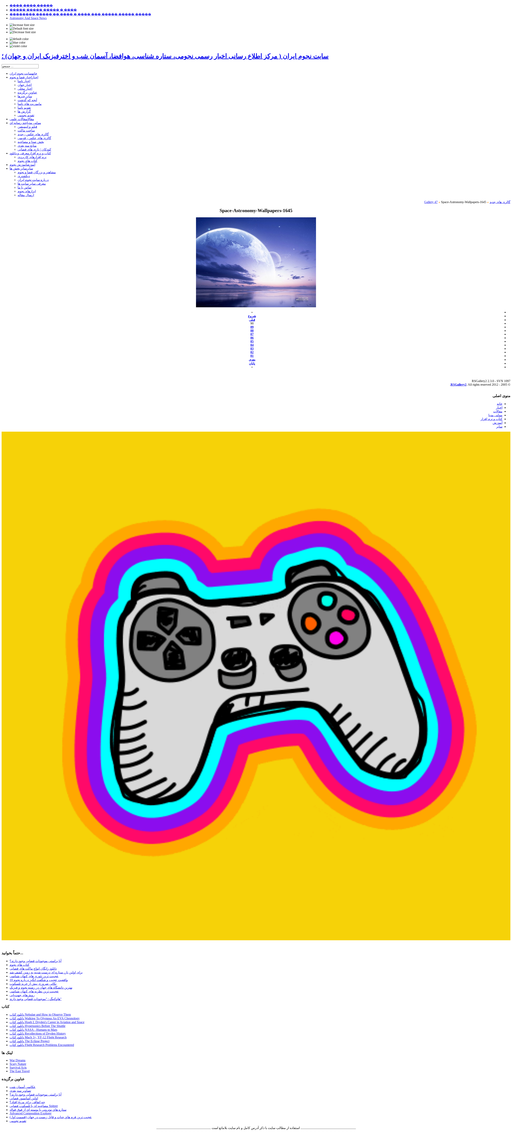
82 (252, 352)
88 (252, 330)
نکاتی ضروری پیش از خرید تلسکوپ (33, 983)
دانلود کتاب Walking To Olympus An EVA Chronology (45, 1018)
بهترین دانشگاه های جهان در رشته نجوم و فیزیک (41, 987)
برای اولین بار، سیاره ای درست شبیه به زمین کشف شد (46, 972)
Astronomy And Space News (28, 18)
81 (252, 355)
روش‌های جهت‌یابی (22, 995)
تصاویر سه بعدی (20, 1090)
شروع (252, 316)
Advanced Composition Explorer (30, 1113)
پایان (252, 363)
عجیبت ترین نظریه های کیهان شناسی (34, 991)
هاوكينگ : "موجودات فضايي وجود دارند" (36, 999)
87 (252, 334)
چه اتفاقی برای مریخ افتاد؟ (27, 1102)
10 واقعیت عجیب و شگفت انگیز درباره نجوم (39, 980)
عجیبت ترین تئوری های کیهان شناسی (34, 976)
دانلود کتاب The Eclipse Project (29, 1041)
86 (252, 337)
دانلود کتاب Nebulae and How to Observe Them (40, 1014)
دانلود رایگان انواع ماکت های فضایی (33, 968)
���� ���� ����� (31, 5)
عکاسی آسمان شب (23, 1087)
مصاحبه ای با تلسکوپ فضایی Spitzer (34, 1106)
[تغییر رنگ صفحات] (19, 39)
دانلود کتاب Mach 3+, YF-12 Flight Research (38, 1037)
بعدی (252, 359)
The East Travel (20, 1071)
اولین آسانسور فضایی (24, 1098)
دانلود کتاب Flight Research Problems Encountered (42, 1045)
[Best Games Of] (256, 939)
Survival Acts (18, 1067)
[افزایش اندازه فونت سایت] (22, 25)
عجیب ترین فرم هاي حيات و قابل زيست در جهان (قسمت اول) (51, 1117)
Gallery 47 (431, 202)
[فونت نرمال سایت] (22, 28)
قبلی (252, 319)
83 (252, 348)
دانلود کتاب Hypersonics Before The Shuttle (37, 1026)
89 (252, 327)
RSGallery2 (458, 384)
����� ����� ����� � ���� (43, 10)
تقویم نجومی (18, 1121)
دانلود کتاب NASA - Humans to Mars (33, 1029)
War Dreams (17, 1060)
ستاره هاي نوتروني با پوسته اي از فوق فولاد (38, 1109)
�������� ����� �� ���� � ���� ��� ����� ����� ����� (80, 14)
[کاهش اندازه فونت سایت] (23, 32)
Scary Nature (18, 1064)
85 (252, 341)
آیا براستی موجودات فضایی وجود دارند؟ (35, 961)
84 (252, 345)
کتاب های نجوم (19, 964)
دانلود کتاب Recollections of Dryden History (38, 1033)
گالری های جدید (500, 202)
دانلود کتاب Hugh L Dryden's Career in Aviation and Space (47, 1022)
